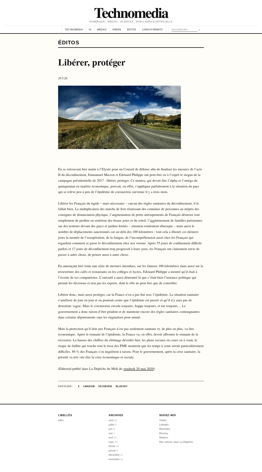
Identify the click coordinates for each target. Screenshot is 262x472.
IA (90, 29)
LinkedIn (89, 386)
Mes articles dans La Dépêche (176, 442)
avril (113, 437)
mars (113, 442)
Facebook (105, 386)
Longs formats (152, 29)
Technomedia (131, 12)
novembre (116, 459)
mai (112, 433)
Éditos (131, 29)
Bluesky (122, 386)
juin (112, 428)
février (114, 446)
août (113, 420)
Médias (101, 29)
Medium (163, 437)
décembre (116, 454)
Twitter (162, 420)
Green (116, 29)
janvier (113, 450)
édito (60, 420)
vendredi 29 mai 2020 (138, 368)
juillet (112, 424)
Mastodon (164, 428)
